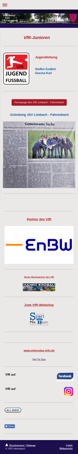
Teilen (11, 426)
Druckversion (17, 445)
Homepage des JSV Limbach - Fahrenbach (39, 102)
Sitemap (31, 445)
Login (69, 445)
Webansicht (66, 448)
